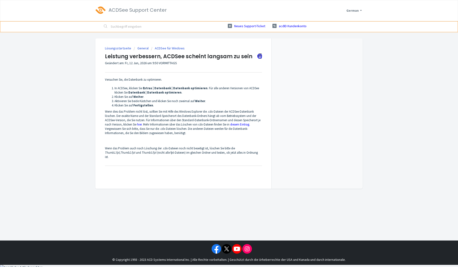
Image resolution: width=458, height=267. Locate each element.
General (143, 48)
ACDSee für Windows (170, 48)
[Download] (220, 71)
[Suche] (105, 26)
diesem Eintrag (239, 124)
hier (139, 124)
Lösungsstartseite (118, 48)
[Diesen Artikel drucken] (259, 56)
